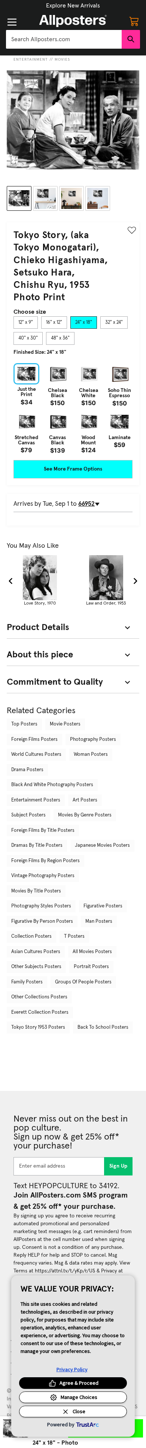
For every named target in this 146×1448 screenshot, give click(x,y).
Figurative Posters (102, 906)
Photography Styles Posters (41, 906)
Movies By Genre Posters (85, 815)
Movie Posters (65, 724)
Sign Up (118, 1166)
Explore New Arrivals (73, 6)
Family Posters (27, 982)
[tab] (25, 322)
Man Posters (98, 921)
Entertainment (30, 59)
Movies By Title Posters (36, 891)
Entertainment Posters (35, 800)
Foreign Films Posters (34, 739)
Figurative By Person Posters (42, 921)
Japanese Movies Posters (102, 845)
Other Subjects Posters (36, 966)
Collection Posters (31, 936)
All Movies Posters (92, 951)
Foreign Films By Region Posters (45, 860)
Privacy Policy (72, 1369)
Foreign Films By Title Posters (42, 830)
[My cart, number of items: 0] (134, 21)
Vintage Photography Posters (42, 875)
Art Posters (85, 800)
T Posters (74, 936)
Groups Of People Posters (83, 982)
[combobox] (64, 39)
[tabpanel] (73, 408)
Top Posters (24, 724)
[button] (73, 5)
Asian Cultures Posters (35, 951)
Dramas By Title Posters (37, 845)
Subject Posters (28, 815)
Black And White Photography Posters (52, 784)
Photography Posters (93, 739)
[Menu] (12, 22)
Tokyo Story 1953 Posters (38, 1027)
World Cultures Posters (36, 754)
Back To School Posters (102, 1027)
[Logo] (73, 20)
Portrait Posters (91, 966)
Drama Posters (27, 769)
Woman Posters (91, 754)
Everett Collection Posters (40, 1012)
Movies (62, 59)
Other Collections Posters (39, 997)
